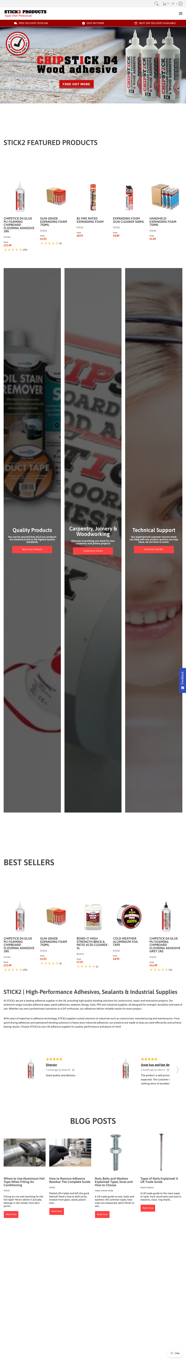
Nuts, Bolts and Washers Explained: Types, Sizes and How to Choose (114, 1182)
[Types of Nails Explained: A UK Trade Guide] (161, 1152)
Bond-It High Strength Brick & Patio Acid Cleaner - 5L (93, 943)
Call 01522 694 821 (154, 549)
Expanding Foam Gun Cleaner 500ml (128, 220)
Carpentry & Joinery (93, 551)
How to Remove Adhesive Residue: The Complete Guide (69, 1180)
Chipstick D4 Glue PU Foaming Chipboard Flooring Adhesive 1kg (19, 225)
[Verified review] (73, 1070)
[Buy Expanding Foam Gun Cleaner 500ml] (129, 196)
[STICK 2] (25, 13)
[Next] (97, 99)
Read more (11, 1214)
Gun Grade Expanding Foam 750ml (53, 222)
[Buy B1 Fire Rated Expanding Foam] (93, 196)
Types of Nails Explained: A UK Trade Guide (159, 1180)
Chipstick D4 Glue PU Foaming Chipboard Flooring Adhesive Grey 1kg (164, 945)
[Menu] (180, 13)
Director (51, 1065)
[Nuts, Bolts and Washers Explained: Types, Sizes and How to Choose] (116, 1152)
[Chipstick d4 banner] (93, 65)
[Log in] (180, 3)
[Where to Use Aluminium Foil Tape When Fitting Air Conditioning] (25, 1152)
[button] (177, 1068)
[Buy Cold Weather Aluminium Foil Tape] (129, 916)
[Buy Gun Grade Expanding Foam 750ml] (56, 196)
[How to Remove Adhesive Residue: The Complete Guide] (70, 1152)
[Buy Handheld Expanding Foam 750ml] (165, 196)
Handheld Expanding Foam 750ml (162, 222)
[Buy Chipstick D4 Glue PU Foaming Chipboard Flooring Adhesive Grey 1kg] (165, 916)
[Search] (156, 3)
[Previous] (89, 99)
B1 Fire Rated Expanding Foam (90, 220)
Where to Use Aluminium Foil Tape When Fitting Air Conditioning (24, 1182)
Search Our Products (32, 549)
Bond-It (80, 954)
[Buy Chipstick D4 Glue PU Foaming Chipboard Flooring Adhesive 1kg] (20, 196)
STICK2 (7, 237)
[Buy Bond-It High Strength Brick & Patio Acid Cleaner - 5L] (93, 916)
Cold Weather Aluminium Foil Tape (125, 942)
